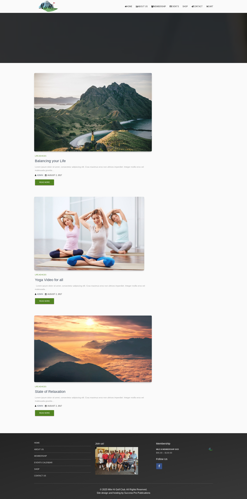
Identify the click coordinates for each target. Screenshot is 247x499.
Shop (185, 6)
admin (40, 175)
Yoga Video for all (49, 280)
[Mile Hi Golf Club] (48, 6)
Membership (159, 6)
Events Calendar (43, 463)
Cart (210, 6)
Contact (198, 6)
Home (129, 6)
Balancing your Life (50, 161)
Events (175, 6)
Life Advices (40, 156)
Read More (44, 182)
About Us (143, 6)
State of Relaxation (50, 392)
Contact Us (40, 476)
